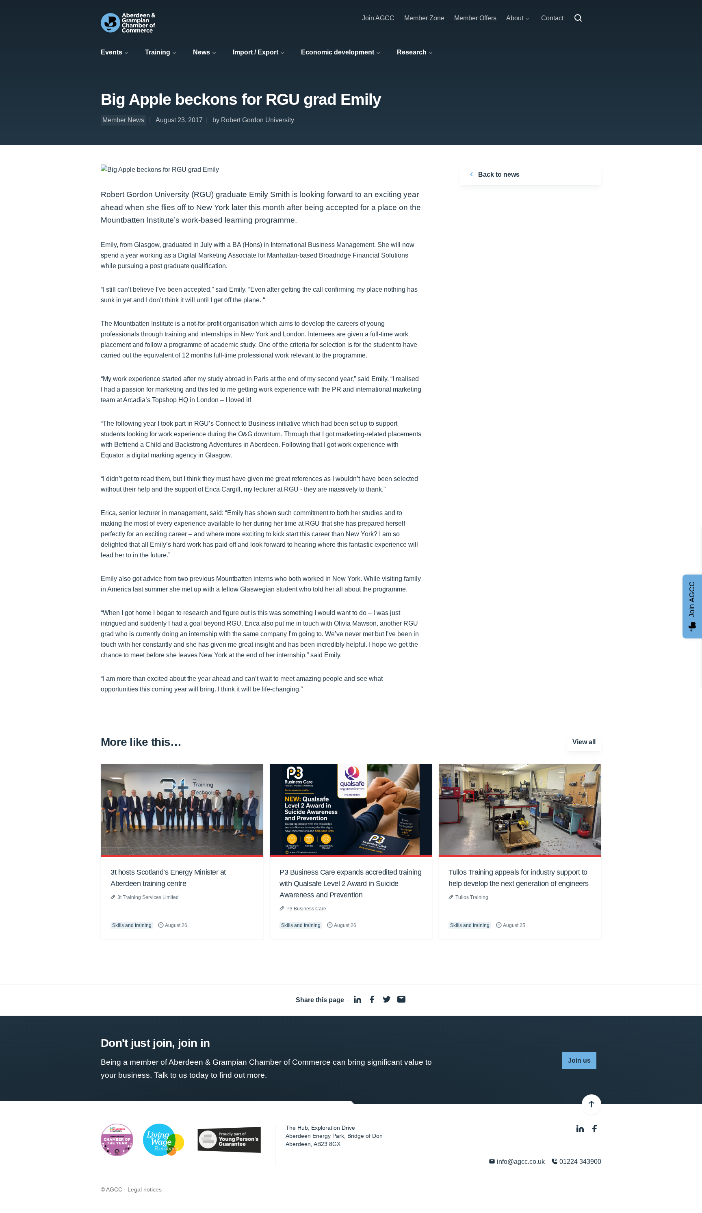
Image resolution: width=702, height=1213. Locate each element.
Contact (552, 18)
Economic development (337, 52)
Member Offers (475, 18)
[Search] (578, 18)
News (201, 52)
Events (111, 52)
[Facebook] (595, 1128)
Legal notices (145, 1189)
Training (157, 52)
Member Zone (424, 18)
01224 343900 (579, 1161)
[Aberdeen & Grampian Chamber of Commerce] (128, 22)
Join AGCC (378, 18)
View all (584, 742)
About (514, 18)
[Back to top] (591, 1104)
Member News (123, 120)
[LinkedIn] (581, 1128)
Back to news (498, 174)
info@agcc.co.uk (520, 1161)
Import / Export (255, 52)
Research (412, 52)
